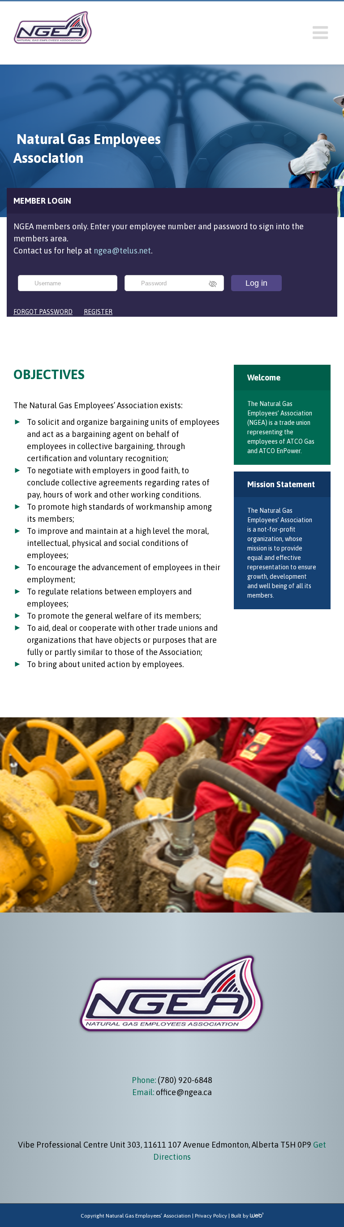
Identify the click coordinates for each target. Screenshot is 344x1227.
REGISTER (98, 311)
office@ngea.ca (184, 1092)
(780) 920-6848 (184, 1080)
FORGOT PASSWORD (43, 311)
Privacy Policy (211, 1216)
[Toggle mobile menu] (322, 32)
